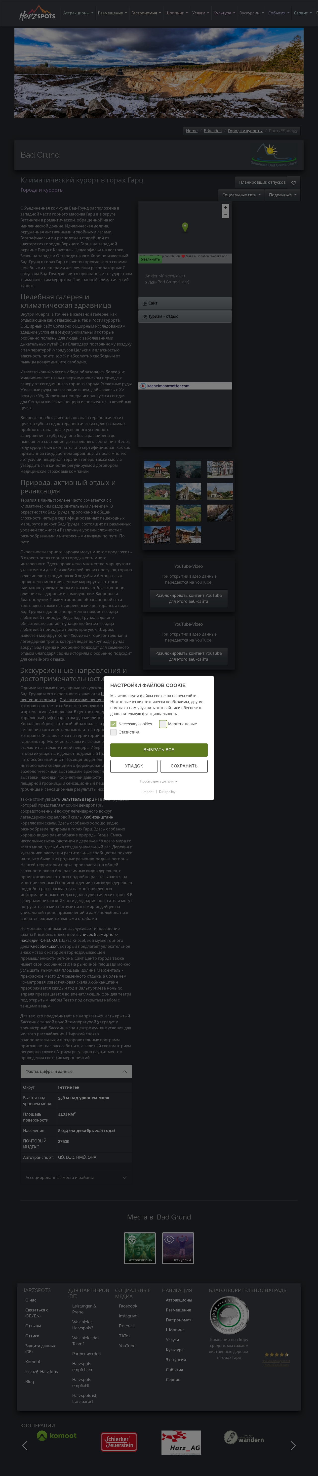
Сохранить (184, 766)
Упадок (134, 766)
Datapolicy (167, 792)
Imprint (148, 792)
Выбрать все (159, 750)
